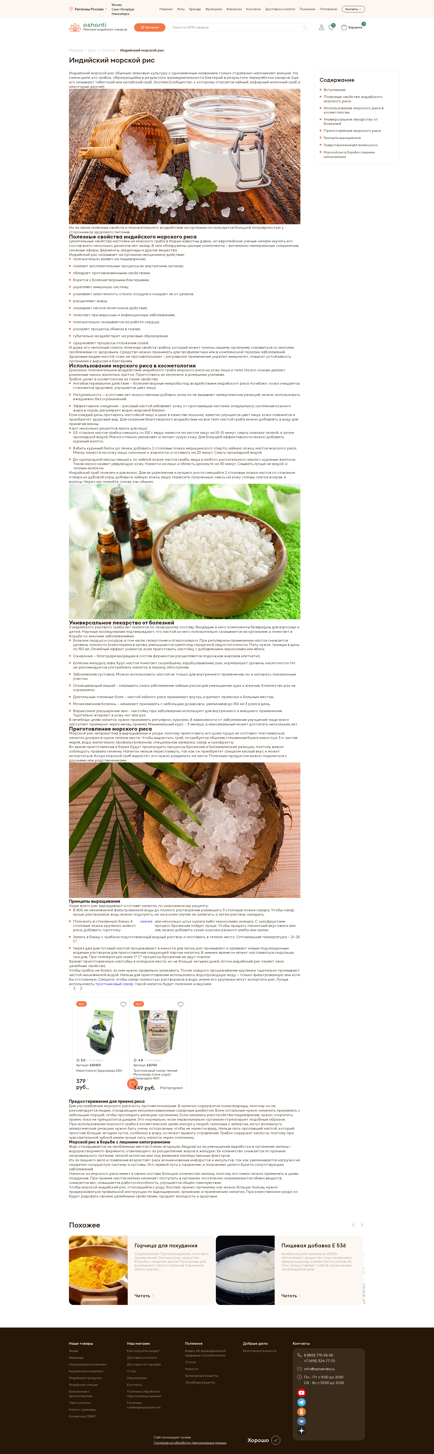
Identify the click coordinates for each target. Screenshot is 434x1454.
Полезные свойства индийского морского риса (353, 99)
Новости (191, 1369)
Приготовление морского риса (352, 131)
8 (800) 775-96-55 (318, 1355)
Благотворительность (259, 1351)
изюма (146, 921)
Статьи (190, 1362)
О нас (131, 1371)
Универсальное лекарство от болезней (351, 121)
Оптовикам (328, 9)
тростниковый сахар (114, 984)
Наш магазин (137, 1378)
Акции (73, 1351)
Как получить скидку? (143, 1351)
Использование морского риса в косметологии (354, 110)
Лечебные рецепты (200, 1382)
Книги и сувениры (82, 1409)
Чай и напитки (80, 1403)
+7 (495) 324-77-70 (319, 1360)
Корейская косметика (86, 1371)
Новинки (166, 9)
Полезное (307, 9)
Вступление (335, 90)
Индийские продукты (85, 1378)
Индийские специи (83, 1385)
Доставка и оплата (280, 9)
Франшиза (213, 9)
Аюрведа (76, 1358)
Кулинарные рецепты (201, 1376)
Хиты (181, 9)
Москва (117, 5)
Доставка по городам (144, 1364)
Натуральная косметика (87, 1364)
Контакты (253, 9)
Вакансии (234, 9)
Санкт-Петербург (123, 9)
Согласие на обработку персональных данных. (190, 1443)
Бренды (195, 9)
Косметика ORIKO (82, 1416)
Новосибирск (120, 14)
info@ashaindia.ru (319, 1369)
